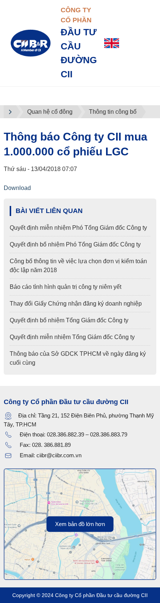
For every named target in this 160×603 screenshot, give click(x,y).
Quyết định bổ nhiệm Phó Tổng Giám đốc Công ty (75, 244)
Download (17, 188)
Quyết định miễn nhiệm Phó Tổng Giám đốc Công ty (78, 228)
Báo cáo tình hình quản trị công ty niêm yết (65, 287)
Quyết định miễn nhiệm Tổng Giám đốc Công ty (72, 337)
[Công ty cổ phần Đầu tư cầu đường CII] (30, 42)
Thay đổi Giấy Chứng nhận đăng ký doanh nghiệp (76, 303)
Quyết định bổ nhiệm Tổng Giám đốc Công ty (69, 320)
